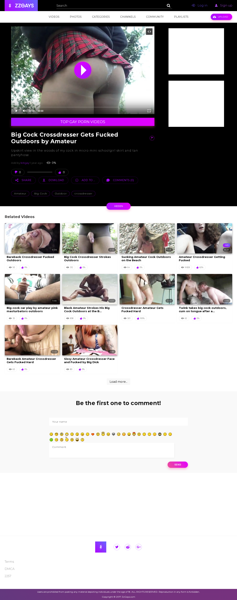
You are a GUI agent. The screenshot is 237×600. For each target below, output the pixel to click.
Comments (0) (123, 180)
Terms (9, 561)
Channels (128, 16)
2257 (8, 576)
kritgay (25, 162)
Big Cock (40, 193)
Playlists (181, 16)
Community (155, 16)
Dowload (56, 180)
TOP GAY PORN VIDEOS (82, 122)
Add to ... (88, 180)
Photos (76, 16)
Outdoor (61, 193)
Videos (54, 16)
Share (26, 180)
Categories (101, 16)
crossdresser (83, 193)
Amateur (20, 193)
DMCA (9, 569)
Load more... (119, 381)
